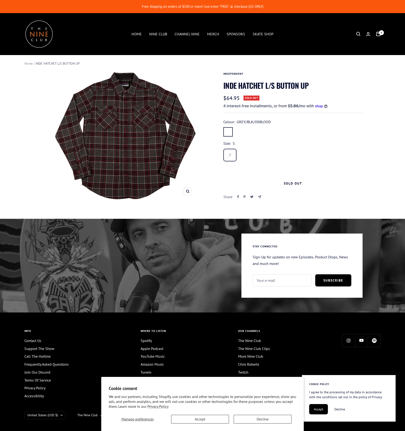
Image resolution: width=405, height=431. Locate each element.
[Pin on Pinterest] (244, 196)
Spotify (146, 340)
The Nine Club (249, 340)
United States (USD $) (42, 415)
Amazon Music (152, 364)
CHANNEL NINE (187, 33)
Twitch (243, 372)
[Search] (358, 34)
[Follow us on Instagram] (348, 340)
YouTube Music (153, 356)
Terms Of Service (37, 380)
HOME (136, 33)
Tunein (146, 372)
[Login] (368, 34)
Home (28, 63)
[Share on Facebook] (238, 196)
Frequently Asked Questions (46, 364)
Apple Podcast (152, 348)
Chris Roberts (248, 364)
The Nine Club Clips (254, 348)
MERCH (213, 33)
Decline (263, 419)
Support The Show (39, 348)
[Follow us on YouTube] (361, 340)
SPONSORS (236, 33)
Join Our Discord (37, 372)
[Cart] (378, 34)
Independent (233, 73)
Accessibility (34, 396)
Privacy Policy (158, 406)
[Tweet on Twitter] (252, 196)
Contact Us (32, 340)
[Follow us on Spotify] (374, 340)
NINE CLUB (158, 33)
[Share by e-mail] (259, 196)
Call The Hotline (37, 356)
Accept (200, 419)
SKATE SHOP (263, 33)
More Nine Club (250, 356)
